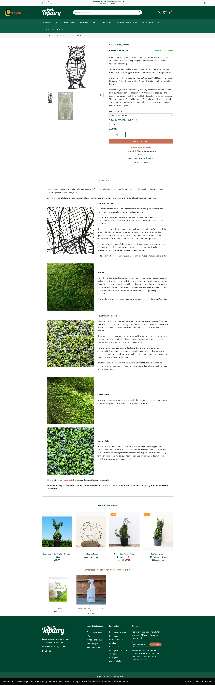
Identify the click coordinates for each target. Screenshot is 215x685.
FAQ (88, 636)
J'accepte (188, 681)
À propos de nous (94, 632)
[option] (74, 67)
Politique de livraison (118, 632)
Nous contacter (93, 647)
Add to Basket (58, 592)
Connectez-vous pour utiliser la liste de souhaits (123, 134)
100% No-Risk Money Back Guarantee (141, 151)
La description (105, 180)
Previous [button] (47, 67)
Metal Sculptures (102, 23)
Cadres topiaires (51, 23)
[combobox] (107, 12)
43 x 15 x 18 (116, 124)
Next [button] (100, 67)
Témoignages (92, 644)
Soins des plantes (151, 23)
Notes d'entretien (94, 640)
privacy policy (136, 656)
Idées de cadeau (54, 29)
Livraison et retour (141, 162)
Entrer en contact (110, 485)
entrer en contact (64, 480)
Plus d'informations (203, 681)
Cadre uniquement (119, 115)
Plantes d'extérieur (126, 23)
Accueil (45, 35)
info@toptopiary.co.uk (55, 646)
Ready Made (70, 23)
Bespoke (84, 23)
